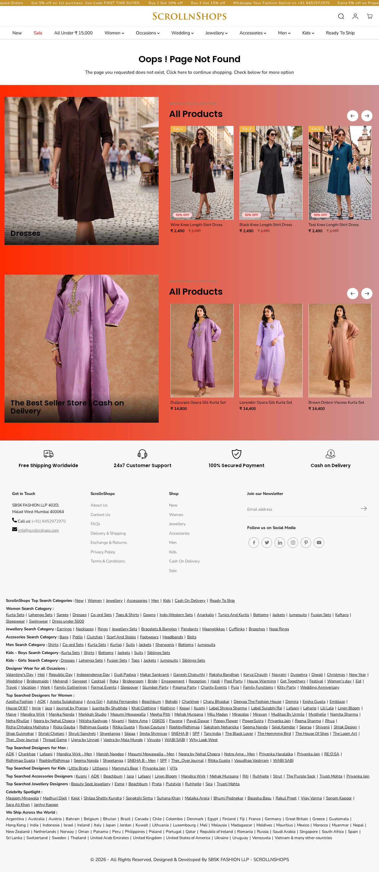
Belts (191, 637)
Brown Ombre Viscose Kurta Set (336, 402)
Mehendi (60, 681)
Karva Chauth (255, 674)
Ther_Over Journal (22, 740)
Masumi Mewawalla (128, 714)
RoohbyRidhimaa (184, 727)
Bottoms (260, 615)
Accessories (252, 33)
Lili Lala (327, 708)
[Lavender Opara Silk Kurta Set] (271, 350)
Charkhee (190, 701)
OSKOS (158, 721)
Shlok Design (345, 727)
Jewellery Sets (124, 629)
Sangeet (79, 681)
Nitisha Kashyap (93, 721)
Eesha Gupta (314, 701)
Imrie (36, 708)
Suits (130, 644)
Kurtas (116, 644)
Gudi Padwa (125, 674)
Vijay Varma (311, 798)
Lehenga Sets (40, 615)
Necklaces (85, 629)
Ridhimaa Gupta (93, 727)
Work (45, 687)
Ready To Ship (340, 33)
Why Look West (203, 740)
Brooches (257, 629)
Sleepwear (15, 621)
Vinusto (153, 740)
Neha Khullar (17, 721)
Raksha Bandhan (224, 674)
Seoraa (305, 727)
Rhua (330, 721)
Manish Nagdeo (110, 754)
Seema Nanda (255, 727)
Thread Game (55, 740)
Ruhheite (261, 776)
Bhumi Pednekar (228, 798)
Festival (316, 681)
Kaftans (342, 615)
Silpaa (129, 733)
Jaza (48, 708)
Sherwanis (164, 644)
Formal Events (103, 687)
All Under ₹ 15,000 (73, 33)
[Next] (366, 115)
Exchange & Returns (109, 542)
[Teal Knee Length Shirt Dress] (340, 173)
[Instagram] (292, 542)
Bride (152, 681)
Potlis (78, 637)
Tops (135, 660)
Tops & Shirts (127, 615)
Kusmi (199, 708)
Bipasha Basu (260, 798)
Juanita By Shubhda (109, 708)
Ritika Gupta (124, 727)
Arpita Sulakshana (66, 701)
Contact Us (100, 514)
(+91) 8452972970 (49, 521)
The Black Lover (239, 733)
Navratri (279, 674)
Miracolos (240, 714)
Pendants (189, 629)
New (17, 33)
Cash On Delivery (184, 561)
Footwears (149, 637)
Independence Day (93, 674)
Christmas (336, 674)
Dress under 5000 (68, 621)
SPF (196, 733)
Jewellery (215, 33)
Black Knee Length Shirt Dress (266, 225)
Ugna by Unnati (85, 740)
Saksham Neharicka (221, 727)
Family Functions (258, 687)
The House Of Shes (312, 733)
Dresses (79, 615)
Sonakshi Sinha (139, 798)
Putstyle (173, 784)
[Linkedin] (279, 542)
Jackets (278, 615)
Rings (103, 629)
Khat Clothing (143, 708)
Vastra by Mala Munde (123, 740)
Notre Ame (138, 721)
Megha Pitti (160, 714)
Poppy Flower (225, 721)
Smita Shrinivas (153, 733)
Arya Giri (94, 701)
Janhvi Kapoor (46, 804)
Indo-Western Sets (176, 615)
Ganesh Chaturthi (189, 674)
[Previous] (352, 115)
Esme (119, 784)
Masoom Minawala (22, 798)
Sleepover (129, 687)
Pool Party (233, 681)
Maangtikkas (213, 629)
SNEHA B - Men (141, 760)
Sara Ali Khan (18, 804)
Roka (114, 681)
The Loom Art (345, 733)
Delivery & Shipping (108, 533)
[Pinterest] (305, 542)
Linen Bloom (349, 708)
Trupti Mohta (330, 776)
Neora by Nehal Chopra (54, 721)
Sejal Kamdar (283, 727)
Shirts (53, 644)
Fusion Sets (321, 615)
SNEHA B (179, 733)
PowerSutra (253, 721)
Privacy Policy (103, 552)
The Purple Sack (300, 776)
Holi (41, 674)
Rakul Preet (286, 798)
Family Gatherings (70, 687)
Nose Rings (279, 629)
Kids (307, 33)
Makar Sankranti (154, 674)
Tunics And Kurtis (233, 615)
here (182, 72)
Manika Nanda (61, 714)
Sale (38, 33)
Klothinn (167, 708)
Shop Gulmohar (20, 733)
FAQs (95, 524)
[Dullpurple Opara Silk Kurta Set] (202, 350)
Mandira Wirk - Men (74, 754)
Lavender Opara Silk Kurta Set (266, 402)
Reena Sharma (308, 721)
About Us (99, 505)
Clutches (94, 637)
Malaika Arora (197, 798)
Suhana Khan (169, 798)
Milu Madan (217, 714)
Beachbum (151, 701)
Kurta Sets (15, 615)
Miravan (260, 714)
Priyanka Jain (279, 721)
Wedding (181, 33)
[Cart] (369, 16)
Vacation (28, 687)
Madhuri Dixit (55, 798)
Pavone (175, 721)
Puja (235, 687)
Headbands (173, 637)
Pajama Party (185, 687)
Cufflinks (237, 629)
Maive (11, 714)
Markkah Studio (92, 714)
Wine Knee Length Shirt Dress (196, 225)
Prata (157, 784)
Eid (358, 681)
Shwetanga (110, 733)
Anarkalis (205, 615)
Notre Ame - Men (239, 754)
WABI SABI (175, 740)
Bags (64, 637)
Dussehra (298, 674)
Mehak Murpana (188, 714)
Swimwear (38, 621)
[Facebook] (253, 542)
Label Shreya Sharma (228, 708)
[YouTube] (318, 542)
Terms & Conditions (108, 561)
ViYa (173, 768)
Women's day (339, 681)
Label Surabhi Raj (266, 708)
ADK (41, 701)
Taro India (212, 733)
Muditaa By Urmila (287, 714)
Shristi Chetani (51, 733)
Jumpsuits (298, 615)
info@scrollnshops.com (38, 530)
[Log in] (355, 16)
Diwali (317, 674)
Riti (245, 776)
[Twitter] (266, 542)
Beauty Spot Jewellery (90, 784)
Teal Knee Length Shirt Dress (334, 225)
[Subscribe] (364, 509)
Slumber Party (155, 687)
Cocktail (98, 681)
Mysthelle (317, 714)
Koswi (184, 708)
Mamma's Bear (125, 768)
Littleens (100, 768)
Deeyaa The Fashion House (257, 701)
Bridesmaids (38, 681)
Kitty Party (286, 687)
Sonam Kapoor (339, 798)
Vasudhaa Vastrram (251, 760)
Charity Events (214, 687)
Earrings (64, 629)
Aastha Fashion (19, 701)
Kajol (75, 798)
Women (113, 33)
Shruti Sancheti (82, 733)
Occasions (146, 33)
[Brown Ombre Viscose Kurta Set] (340, 350)
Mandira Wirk (32, 714)
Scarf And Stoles (121, 637)
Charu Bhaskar (216, 701)
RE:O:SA (331, 754)
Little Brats (78, 768)
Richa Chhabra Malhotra (27, 727)
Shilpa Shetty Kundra (103, 798)
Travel (11, 687)
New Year (357, 674)
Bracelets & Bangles (159, 629)
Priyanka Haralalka (276, 754)
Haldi (215, 681)
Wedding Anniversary (319, 687)
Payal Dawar (198, 721)
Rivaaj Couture (152, 727)
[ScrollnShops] (189, 16)
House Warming (261, 681)
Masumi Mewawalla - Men (151, 754)
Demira (291, 701)
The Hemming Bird (274, 733)
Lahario (309, 708)
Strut (277, 776)
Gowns (149, 615)
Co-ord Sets (101, 615)
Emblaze (337, 701)
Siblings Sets (158, 652)
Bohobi (171, 701)
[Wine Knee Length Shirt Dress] (202, 173)
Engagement (172, 681)
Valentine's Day (19, 674)
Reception (197, 681)
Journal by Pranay (72, 708)
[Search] (341, 16)
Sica (209, 784)
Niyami (118, 721)
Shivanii (323, 727)
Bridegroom (133, 681)
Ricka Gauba (64, 727)
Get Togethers (292, 681)
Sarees (62, 615)
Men (283, 33)
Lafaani (292, 708)
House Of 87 (17, 708)
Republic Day (61, 674)
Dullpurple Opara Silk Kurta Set (198, 402)
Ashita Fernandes (122, 701)
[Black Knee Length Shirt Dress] (271, 173)
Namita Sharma (344, 714)
